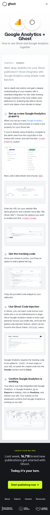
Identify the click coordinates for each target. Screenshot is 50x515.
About (7, 499)
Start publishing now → (25, 484)
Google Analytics (34, 120)
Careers (28, 499)
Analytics (20, 63)
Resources (40, 499)
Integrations (9, 63)
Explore (17, 499)
